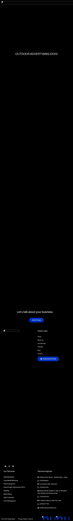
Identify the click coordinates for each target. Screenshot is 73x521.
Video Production (9, 497)
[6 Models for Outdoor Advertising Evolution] (45, 272)
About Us (40, 340)
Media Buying (8, 494)
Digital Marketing (9, 477)
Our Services (42, 343)
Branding (6, 490)
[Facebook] (5, 466)
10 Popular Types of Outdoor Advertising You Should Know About (53, 169)
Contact (40, 353)
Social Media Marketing (11, 480)
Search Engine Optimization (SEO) (14, 487)
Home (39, 336)
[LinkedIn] (13, 466)
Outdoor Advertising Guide (17, 212)
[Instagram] (9, 466)
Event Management (10, 501)
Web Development (9, 484)
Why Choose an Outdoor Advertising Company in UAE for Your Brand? (19, 121)
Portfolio (40, 347)
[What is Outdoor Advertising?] (45, 202)
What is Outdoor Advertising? (53, 212)
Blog (39, 350)
